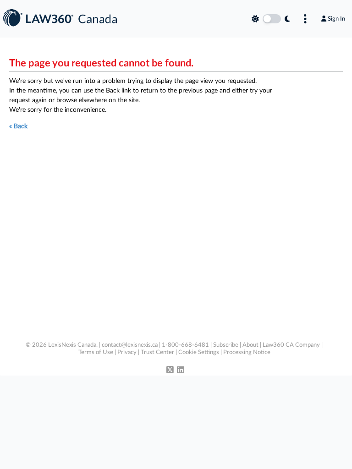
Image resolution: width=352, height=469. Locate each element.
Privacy (127, 352)
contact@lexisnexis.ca (130, 345)
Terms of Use (95, 352)
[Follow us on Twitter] (170, 370)
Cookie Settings (198, 352)
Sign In (336, 19)
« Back (18, 126)
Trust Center (157, 352)
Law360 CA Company (291, 345)
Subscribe (225, 345)
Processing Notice (246, 352)
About (250, 345)
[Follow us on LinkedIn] (180, 370)
